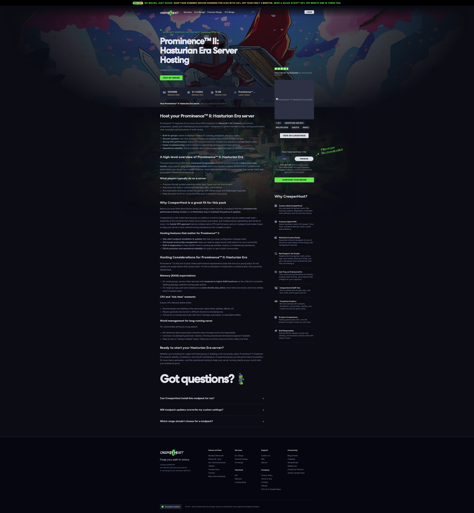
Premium (304, 159)
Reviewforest (293, 462)
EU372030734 (182, 468)
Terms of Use (266, 479)
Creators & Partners (295, 469)
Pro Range (229, 12)
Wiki (263, 459)
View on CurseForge (294, 135)
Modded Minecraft (216, 456)
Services (188, 12)
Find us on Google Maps (271, 489)
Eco (284, 159)
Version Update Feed (296, 473)
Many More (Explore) (216, 476)
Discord (264, 462)
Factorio (211, 473)
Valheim (211, 466)
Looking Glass (240, 482)
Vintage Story (213, 469)
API (236, 475)
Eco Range (199, 12)
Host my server (171, 78)
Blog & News (293, 456)
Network (238, 479)
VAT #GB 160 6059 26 (167, 468)
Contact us (265, 456)
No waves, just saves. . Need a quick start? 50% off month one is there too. (237, 3)
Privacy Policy (267, 475)
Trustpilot (291, 459)
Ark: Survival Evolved (217, 462)
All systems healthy (172, 507)
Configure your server (294, 180)
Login (309, 12)
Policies (264, 486)
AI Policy (264, 482)
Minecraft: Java (214, 459)
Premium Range (214, 12)
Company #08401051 (167, 465)
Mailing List (292, 466)
